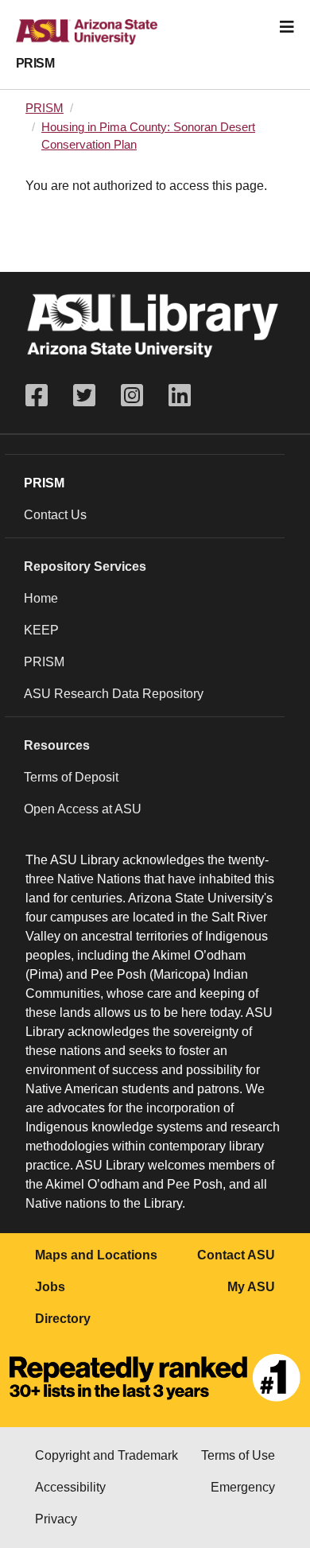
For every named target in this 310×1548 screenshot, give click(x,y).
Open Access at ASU (82, 809)
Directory (63, 1318)
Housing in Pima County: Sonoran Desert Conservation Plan (148, 136)
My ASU (251, 1287)
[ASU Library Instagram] (132, 395)
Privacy (56, 1519)
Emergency (243, 1487)
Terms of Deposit (71, 777)
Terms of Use (238, 1455)
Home (41, 598)
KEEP (41, 630)
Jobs (50, 1287)
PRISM (35, 63)
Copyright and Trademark (106, 1455)
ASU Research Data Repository (113, 693)
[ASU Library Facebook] (42, 395)
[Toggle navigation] (287, 27)
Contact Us (55, 515)
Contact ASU (236, 1255)
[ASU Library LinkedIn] (179, 395)
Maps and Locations (96, 1255)
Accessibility (70, 1487)
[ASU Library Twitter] (84, 395)
